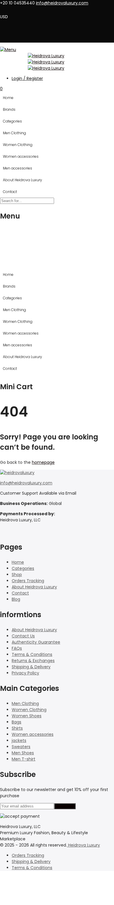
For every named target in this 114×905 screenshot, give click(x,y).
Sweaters (21, 747)
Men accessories (17, 168)
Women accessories (21, 156)
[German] (18, 9)
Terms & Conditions (32, 654)
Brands (9, 109)
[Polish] (26, 9)
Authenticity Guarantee (36, 642)
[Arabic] (3, 9)
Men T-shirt (23, 759)
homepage (43, 462)
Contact (10, 191)
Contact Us (23, 636)
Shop (17, 574)
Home (8, 97)
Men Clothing (14, 132)
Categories (12, 121)
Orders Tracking (28, 581)
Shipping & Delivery (31, 667)
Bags (16, 722)
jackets (19, 740)
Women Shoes (27, 716)
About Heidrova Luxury (22, 179)
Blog (16, 599)
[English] (11, 9)
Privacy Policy (25, 673)
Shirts (17, 728)
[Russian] (33, 9)
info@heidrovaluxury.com (26, 483)
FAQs (17, 648)
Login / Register (27, 78)
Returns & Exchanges (33, 661)
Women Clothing (17, 144)
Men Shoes (23, 753)
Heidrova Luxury (83, 845)
